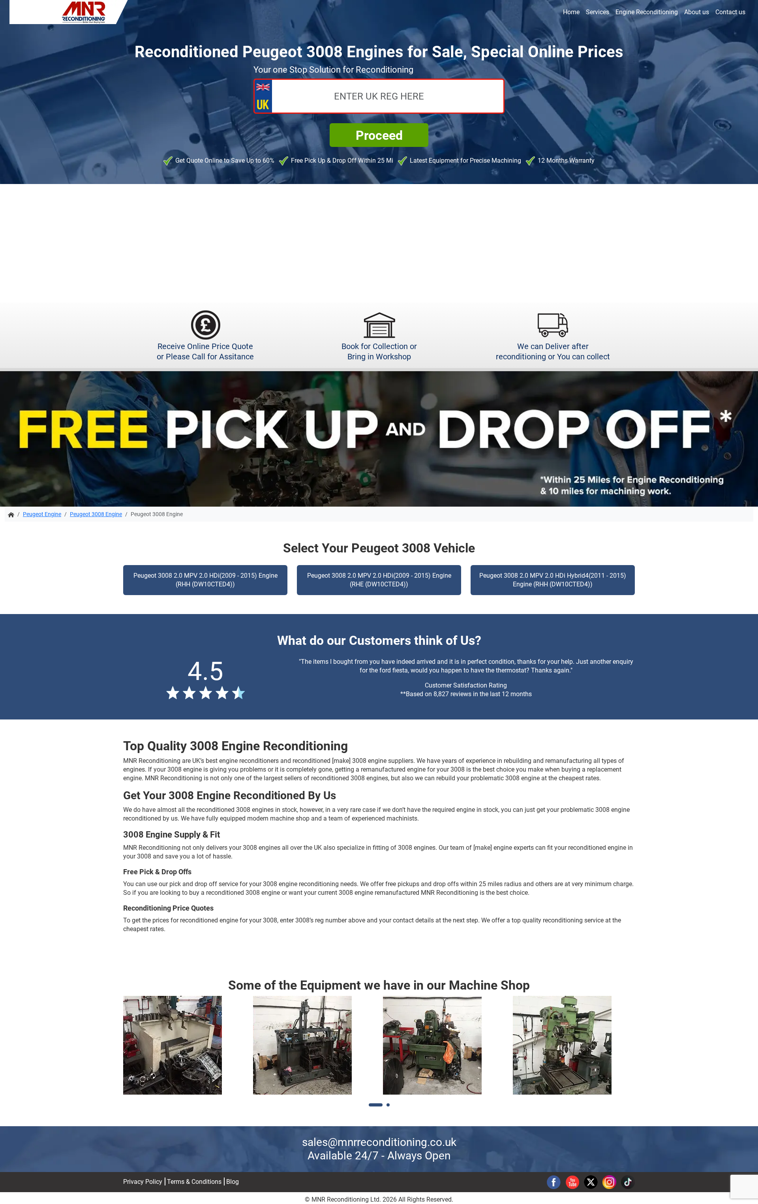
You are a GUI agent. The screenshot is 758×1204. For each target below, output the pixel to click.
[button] (376, 1104)
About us (696, 12)
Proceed (379, 135)
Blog (232, 1181)
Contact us (730, 12)
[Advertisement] (379, 243)
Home (571, 12)
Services (597, 12)
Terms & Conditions (194, 1181)
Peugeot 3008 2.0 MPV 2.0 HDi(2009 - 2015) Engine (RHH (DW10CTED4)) (205, 580)
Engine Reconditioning (646, 12)
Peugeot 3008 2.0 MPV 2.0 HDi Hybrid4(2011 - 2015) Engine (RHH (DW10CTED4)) (552, 580)
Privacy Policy (142, 1181)
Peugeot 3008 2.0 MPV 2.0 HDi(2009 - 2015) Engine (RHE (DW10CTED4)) (379, 580)
